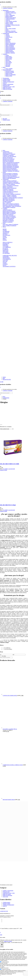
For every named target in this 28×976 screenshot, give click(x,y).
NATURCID (5, 246)
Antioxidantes (9, 154)
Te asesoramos (6, 78)
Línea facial (7, 63)
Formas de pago (6, 85)
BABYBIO (5, 244)
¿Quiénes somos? (6, 79)
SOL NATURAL (6, 235)
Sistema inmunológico (10, 49)
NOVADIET (5, 252)
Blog (4, 378)
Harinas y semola (9, 23)
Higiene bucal (8, 56)
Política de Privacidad (7, 89)
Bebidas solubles (9, 16)
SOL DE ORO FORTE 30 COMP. (9, 464)
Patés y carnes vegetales (10, 28)
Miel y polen (9, 200)
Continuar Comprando (7, 8)
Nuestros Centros (6, 80)
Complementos (6, 33)
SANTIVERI (6, 256)
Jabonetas (7, 60)
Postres (6, 29)
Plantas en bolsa (8, 73)
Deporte (7, 38)
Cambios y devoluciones (8, 84)
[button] (0, 92)
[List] (1, 424)
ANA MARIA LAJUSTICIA (9, 266)
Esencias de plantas (9, 71)
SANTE (4, 236)
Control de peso (8, 37)
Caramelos (8, 189)
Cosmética (5, 54)
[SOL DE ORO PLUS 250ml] (12, 502)
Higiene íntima (8, 58)
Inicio (4, 396)
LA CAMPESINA (7, 247)
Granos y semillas (9, 22)
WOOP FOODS (6, 258)
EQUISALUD (6, 243)
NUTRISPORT (6, 231)
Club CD (5, 83)
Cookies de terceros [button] (4, 968)
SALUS (4, 265)
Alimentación (5, 10)
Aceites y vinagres (10, 180)
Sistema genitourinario (10, 48)
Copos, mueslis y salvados (11, 21)
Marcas (4, 226)
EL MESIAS (5, 249)
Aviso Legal (5, 896)
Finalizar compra (6, 119)
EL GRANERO (6, 253)
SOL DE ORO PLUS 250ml (8, 505)
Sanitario (8, 222)
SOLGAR (5, 261)
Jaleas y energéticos (9, 45)
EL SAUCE (5, 248)
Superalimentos (9, 207)
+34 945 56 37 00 (4, 911)
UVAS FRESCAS (7, 259)
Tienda (4, 377)
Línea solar (7, 65)
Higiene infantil (8, 57)
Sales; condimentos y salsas (11, 32)
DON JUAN (5, 250)
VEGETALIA (6, 232)
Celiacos (8, 190)
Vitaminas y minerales (10, 52)
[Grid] (0, 424)
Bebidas (8, 186)
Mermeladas (8, 26)
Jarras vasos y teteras (10, 224)
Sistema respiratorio (9, 51)
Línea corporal (8, 62)
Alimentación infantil (9, 11)
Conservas (7, 20)
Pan (6, 27)
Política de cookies (7, 87)
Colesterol (7, 35)
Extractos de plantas (9, 72)
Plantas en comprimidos (10, 74)
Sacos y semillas (8, 68)
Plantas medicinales (7, 69)
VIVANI (5, 230)
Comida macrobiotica (10, 18)
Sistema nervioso (9, 50)
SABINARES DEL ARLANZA (10, 255)
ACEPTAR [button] (13, 942)
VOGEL (5, 262)
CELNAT (5, 237)
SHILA (4, 238)
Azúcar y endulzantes (10, 15)
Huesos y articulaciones (10, 43)
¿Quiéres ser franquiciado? (8, 81)
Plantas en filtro (8, 75)
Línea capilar (8, 61)
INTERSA (5, 234)
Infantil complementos (10, 44)
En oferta (4, 656)
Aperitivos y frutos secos (10, 12)
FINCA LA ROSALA (7, 242)
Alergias (7, 34)
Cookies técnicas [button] (3, 960)
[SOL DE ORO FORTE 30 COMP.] (12, 461)
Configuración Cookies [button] (5, 942)
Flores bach (7, 41)
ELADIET (5, 468)
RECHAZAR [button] (19, 942)
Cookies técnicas (5, 961)
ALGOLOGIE (11, 468)
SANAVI (5, 240)
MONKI (4, 229)
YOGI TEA (5, 260)
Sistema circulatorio (9, 46)
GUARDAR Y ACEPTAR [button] (6, 974)
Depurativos (8, 39)
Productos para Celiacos (10, 17)
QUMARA (5, 264)
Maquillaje (7, 66)
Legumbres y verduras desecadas (12, 24)
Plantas (4, 172)
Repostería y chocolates (10, 31)
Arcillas (7, 55)
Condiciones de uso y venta (9, 86)
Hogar (4, 67)
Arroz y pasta (8, 14)
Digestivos (7, 40)
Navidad (7, 201)
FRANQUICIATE (7, 379)
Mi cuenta (5, 118)
